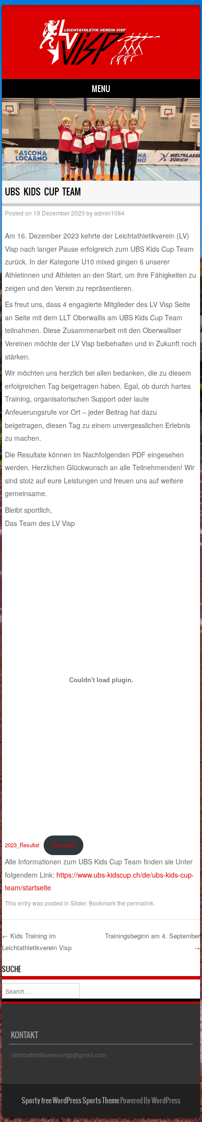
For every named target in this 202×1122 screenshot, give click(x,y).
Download (63, 845)
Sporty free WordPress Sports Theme (70, 1100)
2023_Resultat (22, 845)
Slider (78, 903)
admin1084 (109, 213)
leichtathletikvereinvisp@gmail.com (59, 1054)
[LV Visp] (99, 62)
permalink (140, 903)
